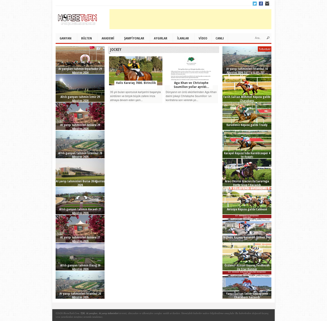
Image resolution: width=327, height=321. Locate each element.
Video (203, 38)
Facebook (261, 4)
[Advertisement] (190, 19)
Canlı (220, 38)
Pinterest (267, 4)
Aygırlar (160, 38)
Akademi (108, 38)
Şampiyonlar (134, 38)
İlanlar (183, 38)
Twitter (255, 4)
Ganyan (65, 38)
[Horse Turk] (78, 18)
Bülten (86, 38)
